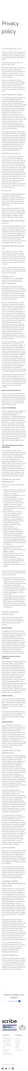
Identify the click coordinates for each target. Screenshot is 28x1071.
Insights (17, 1045)
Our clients (17, 1041)
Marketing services (7, 1038)
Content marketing (7, 1054)
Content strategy (7, 1041)
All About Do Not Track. (10, 404)
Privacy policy (18, 1050)
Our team (17, 1038)
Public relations (6, 1043)
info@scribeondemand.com (10, 952)
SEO (4, 1047)
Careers (17, 1047)
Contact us (12, 1001)
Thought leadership (7, 1045)
